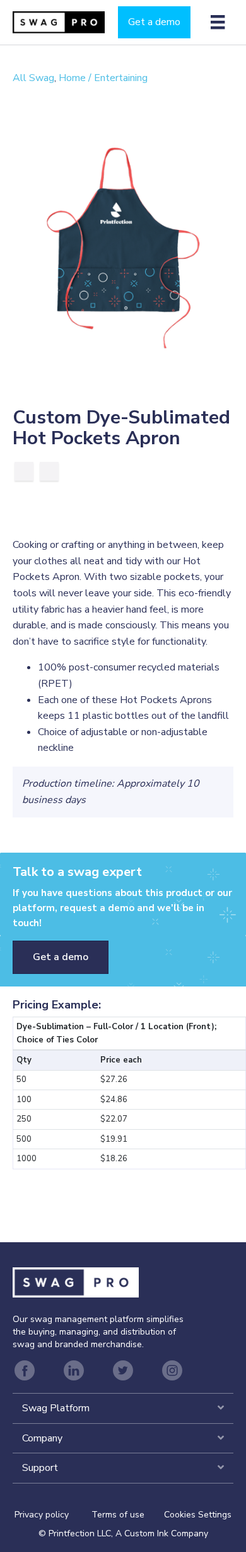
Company (42, 1438)
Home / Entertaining (103, 78)
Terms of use (117, 1515)
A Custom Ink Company (161, 1533)
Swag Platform (56, 1408)
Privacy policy (53, 1515)
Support (40, 1468)
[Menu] (217, 22)
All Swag (33, 78)
